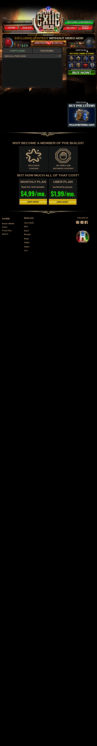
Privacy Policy (7, 230)
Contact (4, 227)
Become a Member (8, 223)
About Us (5, 234)
